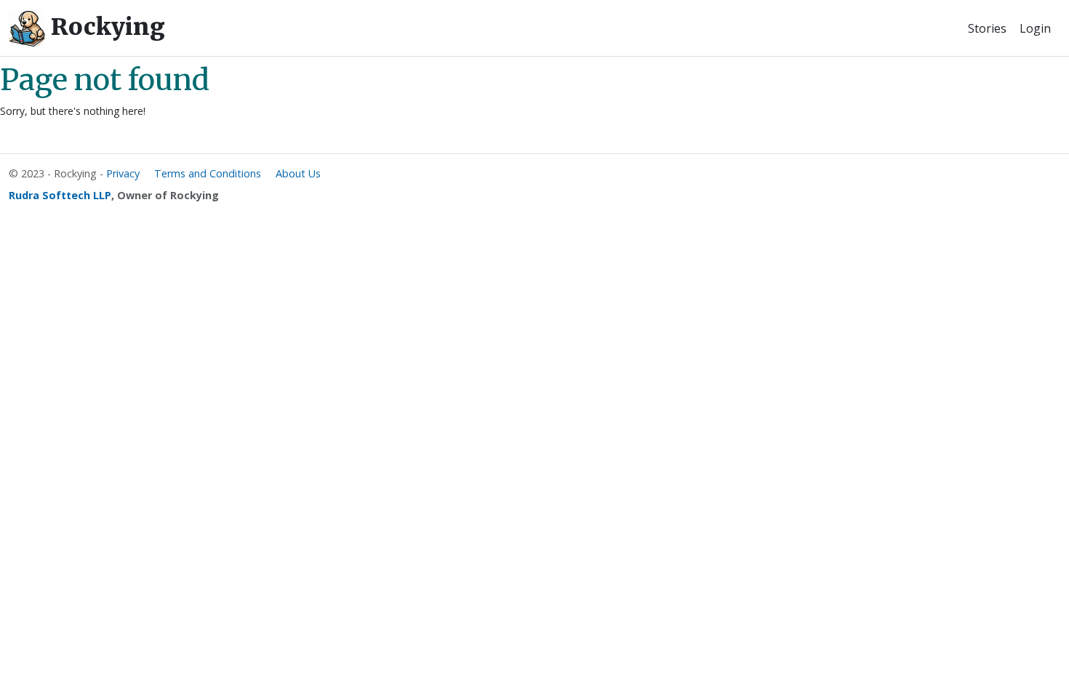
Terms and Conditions (207, 173)
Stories (987, 28)
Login (1035, 28)
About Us (298, 173)
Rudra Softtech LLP (60, 195)
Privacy (123, 173)
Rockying (105, 26)
